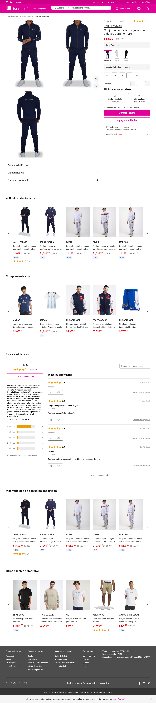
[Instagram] (149, 683)
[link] (25, 233)
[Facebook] (140, 683)
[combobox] (134, 366)
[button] (140, 21)
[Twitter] (144, 683)
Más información (119, 699)
